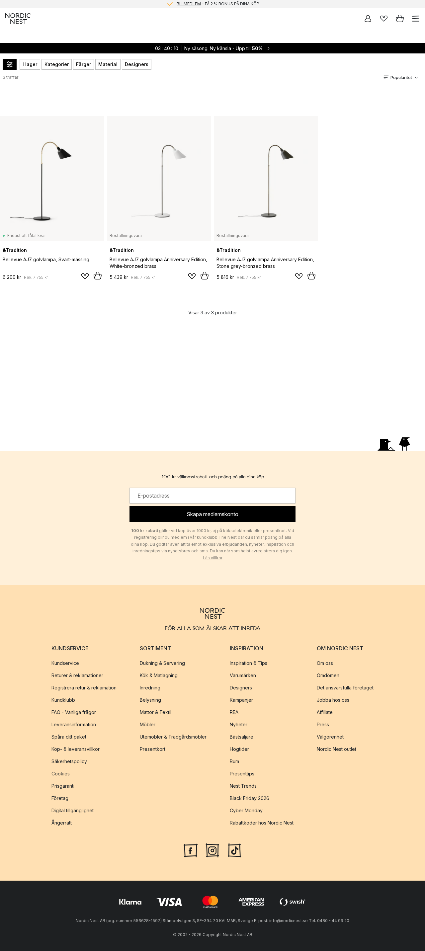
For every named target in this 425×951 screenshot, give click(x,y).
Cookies (60, 773)
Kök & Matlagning (159, 675)
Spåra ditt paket (68, 737)
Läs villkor (212, 557)
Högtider (239, 749)
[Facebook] (191, 849)
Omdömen (328, 675)
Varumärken (243, 675)
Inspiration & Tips (248, 663)
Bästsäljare (241, 737)
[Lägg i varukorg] (98, 276)
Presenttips (242, 773)
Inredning (150, 687)
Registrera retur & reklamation (84, 687)
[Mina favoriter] (384, 19)
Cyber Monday (246, 810)
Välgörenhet (330, 737)
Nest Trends (243, 786)
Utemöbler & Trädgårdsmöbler (173, 737)
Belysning (150, 700)
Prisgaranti (62, 786)
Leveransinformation (73, 724)
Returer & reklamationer (77, 675)
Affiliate (325, 712)
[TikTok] (234, 849)
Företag (59, 798)
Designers (136, 64)
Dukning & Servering (162, 663)
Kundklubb (63, 700)
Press (323, 724)
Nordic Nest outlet (336, 749)
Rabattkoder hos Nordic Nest (262, 823)
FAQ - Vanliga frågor (73, 712)
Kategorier (56, 64)
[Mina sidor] (368, 19)
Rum (234, 761)
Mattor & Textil (155, 712)
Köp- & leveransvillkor (75, 749)
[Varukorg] (400, 19)
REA (234, 712)
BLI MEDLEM (189, 3)
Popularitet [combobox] (401, 77)
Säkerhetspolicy (69, 761)
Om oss (325, 663)
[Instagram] (212, 849)
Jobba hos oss (333, 700)
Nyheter (238, 724)
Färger (83, 64)
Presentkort (152, 749)
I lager (30, 64)
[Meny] (416, 19)
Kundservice (65, 663)
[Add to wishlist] (85, 276)
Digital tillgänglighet (72, 810)
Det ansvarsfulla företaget (345, 687)
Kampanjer (241, 700)
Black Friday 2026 (249, 798)
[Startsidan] (18, 18)
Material (108, 64)
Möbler (147, 724)
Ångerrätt (61, 823)
